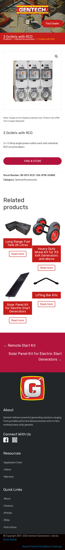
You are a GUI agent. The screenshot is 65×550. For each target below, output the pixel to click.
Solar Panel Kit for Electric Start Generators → (35, 356)
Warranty (9, 476)
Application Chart (13, 462)
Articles (8, 513)
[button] (56, 56)
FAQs (7, 520)
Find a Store (10, 527)
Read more (17, 254)
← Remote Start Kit (19, 345)
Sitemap (57, 546)
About (7, 498)
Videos (7, 469)
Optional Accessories (24, 39)
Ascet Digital (9, 539)
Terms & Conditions (40, 546)
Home (25, 546)
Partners (8, 505)
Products (7, 39)
